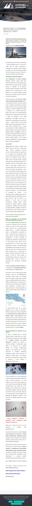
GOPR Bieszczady (19, 269)
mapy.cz (7, 122)
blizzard (7, 92)
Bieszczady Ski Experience (12, 395)
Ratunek (20, 101)
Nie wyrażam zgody (19, 501)
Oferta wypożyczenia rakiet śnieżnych (15, 470)
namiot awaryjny (17, 92)
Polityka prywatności (16, 503)
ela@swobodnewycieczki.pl (11, 467)
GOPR (22, 327)
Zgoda (10, 501)
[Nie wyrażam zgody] (30, 500)
